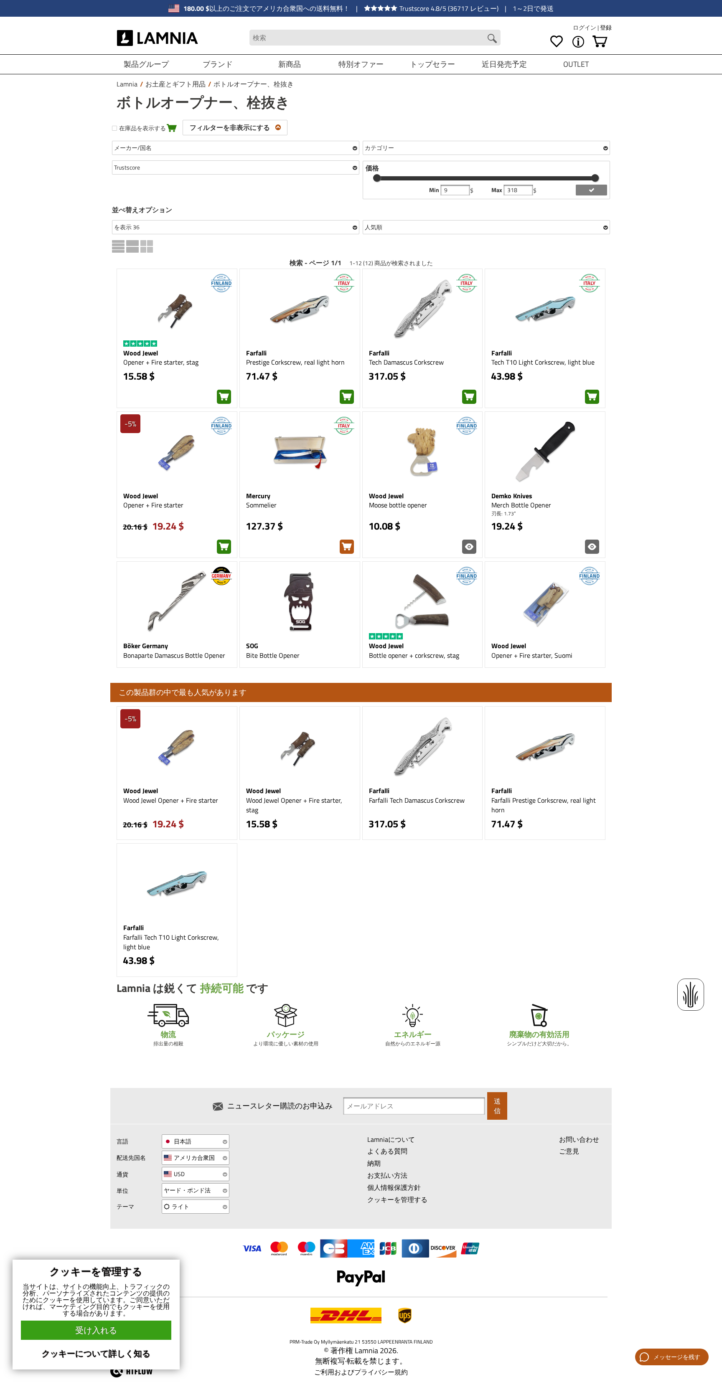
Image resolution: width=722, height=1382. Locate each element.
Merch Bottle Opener (521, 505)
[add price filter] (591, 190)
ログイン (585, 27)
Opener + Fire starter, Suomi (531, 655)
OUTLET (576, 64)
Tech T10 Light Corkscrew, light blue (543, 362)
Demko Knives (511, 496)
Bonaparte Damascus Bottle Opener (174, 655)
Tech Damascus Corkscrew (406, 362)
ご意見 (569, 1151)
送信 (497, 1106)
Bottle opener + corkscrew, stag (414, 655)
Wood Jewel (140, 353)
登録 (606, 27)
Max (497, 190)
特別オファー (361, 64)
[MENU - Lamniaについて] (578, 42)
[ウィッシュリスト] (556, 42)
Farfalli (256, 353)
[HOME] (157, 38)
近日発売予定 (504, 64)
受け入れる (96, 1330)
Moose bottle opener (398, 505)
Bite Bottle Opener (273, 655)
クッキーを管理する (397, 1199)
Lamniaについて (391, 1139)
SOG (252, 646)
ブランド (218, 64)
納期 (374, 1163)
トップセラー (432, 64)
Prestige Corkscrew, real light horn (295, 362)
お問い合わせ (579, 1139)
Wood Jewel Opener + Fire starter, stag (294, 805)
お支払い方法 (387, 1175)
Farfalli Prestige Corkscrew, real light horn (543, 805)
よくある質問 (387, 1151)
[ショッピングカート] (600, 42)
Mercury (258, 496)
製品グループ (146, 64)
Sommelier (261, 505)
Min (434, 190)
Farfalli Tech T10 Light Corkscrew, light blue (171, 942)
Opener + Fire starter (153, 505)
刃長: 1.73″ (503, 513)
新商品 (289, 64)
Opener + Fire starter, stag (160, 362)
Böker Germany (145, 646)
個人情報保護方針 (394, 1187)
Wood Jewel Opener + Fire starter (170, 800)
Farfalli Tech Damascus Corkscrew (417, 800)
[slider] (377, 178)
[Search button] (492, 38)
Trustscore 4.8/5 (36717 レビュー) (448, 8)
